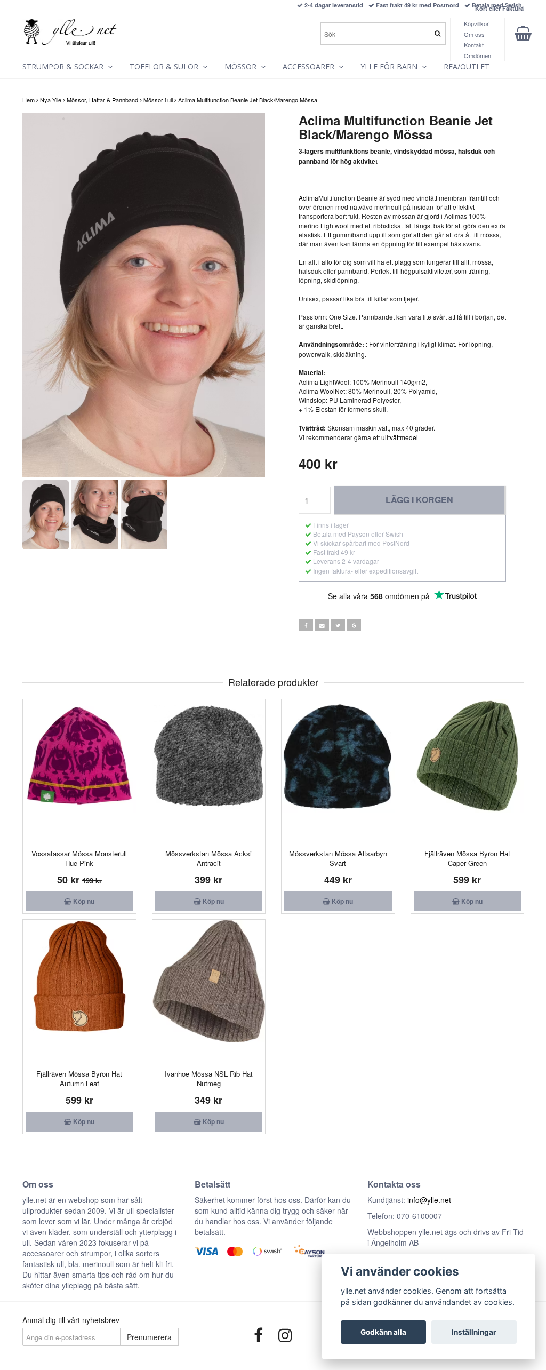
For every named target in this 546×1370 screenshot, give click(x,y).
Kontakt (474, 45)
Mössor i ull (158, 99)
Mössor (242, 66)
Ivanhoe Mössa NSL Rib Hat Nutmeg (209, 1078)
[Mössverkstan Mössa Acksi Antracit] (209, 771)
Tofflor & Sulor (166, 66)
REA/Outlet (466, 66)
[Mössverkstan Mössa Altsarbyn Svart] (338, 771)
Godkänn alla (383, 1332)
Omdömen (477, 55)
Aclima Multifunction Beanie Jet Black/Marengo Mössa (247, 99)
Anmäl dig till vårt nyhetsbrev (70, 1320)
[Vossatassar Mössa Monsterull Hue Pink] (79, 771)
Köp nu (82, 901)
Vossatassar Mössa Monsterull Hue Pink (79, 858)
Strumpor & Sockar (65, 66)
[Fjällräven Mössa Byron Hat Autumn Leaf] (79, 992)
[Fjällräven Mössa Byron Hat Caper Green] (467, 771)
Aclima (308, 197)
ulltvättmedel (399, 437)
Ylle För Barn (391, 66)
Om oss (474, 34)
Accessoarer (311, 66)
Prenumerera (149, 1337)
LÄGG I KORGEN (419, 499)
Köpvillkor (476, 23)
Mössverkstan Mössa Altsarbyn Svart (338, 858)
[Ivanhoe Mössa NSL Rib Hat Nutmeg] (209, 992)
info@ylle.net (429, 1199)
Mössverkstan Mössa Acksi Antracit (208, 858)
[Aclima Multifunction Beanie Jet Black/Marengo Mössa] (143, 295)
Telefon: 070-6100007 (404, 1215)
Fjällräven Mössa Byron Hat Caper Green (467, 858)
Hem (28, 99)
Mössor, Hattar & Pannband (102, 99)
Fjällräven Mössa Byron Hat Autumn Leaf (79, 1078)
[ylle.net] (70, 30)
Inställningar (474, 1332)
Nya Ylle (50, 99)
